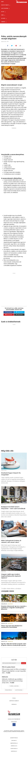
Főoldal (14, 698)
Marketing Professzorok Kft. (18, 731)
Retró (2, 11)
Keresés (23, 663)
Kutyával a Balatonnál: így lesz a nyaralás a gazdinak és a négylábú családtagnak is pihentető (13, 607)
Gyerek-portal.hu (14, 748)
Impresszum (14, 704)
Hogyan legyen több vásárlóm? (14, 719)
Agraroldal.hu (14, 751)
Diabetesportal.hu (14, 743)
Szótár (14, 660)
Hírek (2, 15)
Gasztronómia (4, 8)
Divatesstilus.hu (14, 745)
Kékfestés (5, 677)
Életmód (3, 18)
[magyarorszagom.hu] (21, 2)
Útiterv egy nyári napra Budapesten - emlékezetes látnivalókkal (12, 626)
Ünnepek (3, 21)
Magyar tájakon (5, 5)
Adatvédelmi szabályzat (14, 700)
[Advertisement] (14, 139)
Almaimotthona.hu (14, 737)
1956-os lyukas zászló (8, 667)
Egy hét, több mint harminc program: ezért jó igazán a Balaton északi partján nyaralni (13, 644)
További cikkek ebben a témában (11, 588)
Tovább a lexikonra (14, 686)
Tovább (8, 673)
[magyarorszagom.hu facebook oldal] (14, 724)
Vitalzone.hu (14, 740)
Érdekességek (8, 690)
